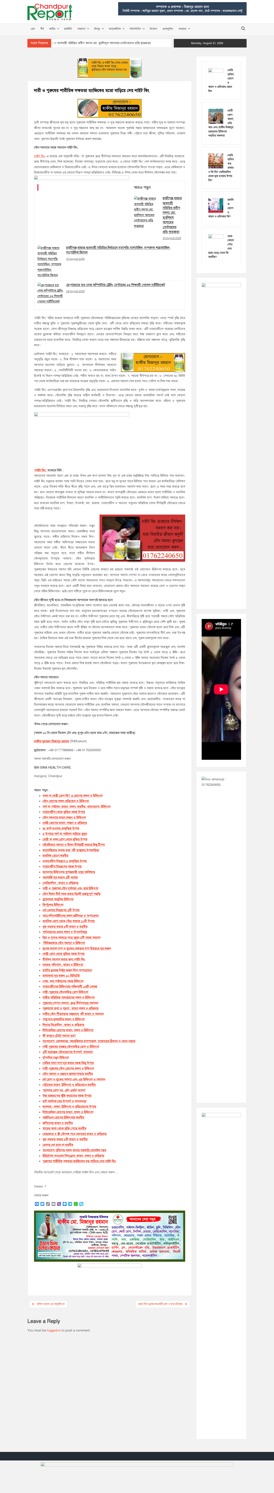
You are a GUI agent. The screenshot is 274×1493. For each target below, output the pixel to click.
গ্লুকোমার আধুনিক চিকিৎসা (58, 899)
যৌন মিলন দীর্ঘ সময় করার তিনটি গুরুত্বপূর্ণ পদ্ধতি (71, 894)
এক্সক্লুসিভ (167, 28)
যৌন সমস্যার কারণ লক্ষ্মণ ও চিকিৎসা (64, 817)
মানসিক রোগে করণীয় (55, 856)
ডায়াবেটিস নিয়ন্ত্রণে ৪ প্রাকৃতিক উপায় (65, 861)
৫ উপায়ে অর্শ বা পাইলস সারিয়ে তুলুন (65, 834)
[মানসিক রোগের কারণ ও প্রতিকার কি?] (215, 205)
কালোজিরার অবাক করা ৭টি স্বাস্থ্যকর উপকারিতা (71, 850)
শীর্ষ (42, 28)
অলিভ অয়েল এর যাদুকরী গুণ (51, 1304)
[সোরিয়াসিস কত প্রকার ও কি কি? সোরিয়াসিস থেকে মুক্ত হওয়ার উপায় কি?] (215, 161)
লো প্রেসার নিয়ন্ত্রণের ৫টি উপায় (61, 910)
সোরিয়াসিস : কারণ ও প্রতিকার (60, 883)
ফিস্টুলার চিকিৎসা (53, 905)
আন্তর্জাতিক (115, 28)
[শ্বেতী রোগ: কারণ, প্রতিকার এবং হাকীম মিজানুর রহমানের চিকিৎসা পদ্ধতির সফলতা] (215, 116)
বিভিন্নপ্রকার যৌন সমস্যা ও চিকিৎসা (64, 943)
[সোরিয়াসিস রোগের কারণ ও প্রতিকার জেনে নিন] (215, 75)
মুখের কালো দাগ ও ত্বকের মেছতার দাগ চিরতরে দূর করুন (77, 948)
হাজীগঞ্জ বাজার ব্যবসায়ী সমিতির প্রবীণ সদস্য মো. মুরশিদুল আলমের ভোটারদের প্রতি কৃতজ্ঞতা (94, 43)
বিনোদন (153, 28)
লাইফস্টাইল (135, 28)
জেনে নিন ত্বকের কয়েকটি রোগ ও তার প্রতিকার (160, 1304)
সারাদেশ (81, 28)
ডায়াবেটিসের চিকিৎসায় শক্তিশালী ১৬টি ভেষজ (70, 986)
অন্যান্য (182, 28)
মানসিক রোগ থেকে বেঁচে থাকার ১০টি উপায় (69, 921)
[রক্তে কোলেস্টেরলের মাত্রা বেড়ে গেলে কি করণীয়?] (215, 241)
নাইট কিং (39, 156)
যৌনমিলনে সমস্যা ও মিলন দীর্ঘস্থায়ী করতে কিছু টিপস (74, 845)
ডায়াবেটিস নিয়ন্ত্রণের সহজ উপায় (62, 866)
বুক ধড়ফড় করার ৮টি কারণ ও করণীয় (65, 927)
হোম (33, 28)
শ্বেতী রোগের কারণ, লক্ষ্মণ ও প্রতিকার (65, 823)
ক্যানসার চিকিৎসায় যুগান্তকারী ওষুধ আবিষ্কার (69, 872)
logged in (54, 1330)
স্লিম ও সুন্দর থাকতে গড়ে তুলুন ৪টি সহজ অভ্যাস (71, 937)
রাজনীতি (68, 28)
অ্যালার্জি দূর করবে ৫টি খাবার (60, 877)
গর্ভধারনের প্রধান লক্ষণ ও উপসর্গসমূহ (65, 932)
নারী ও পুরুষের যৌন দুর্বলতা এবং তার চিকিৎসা (70, 888)
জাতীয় (52, 28)
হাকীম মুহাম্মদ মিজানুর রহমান (51, 741)
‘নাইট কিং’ (41, 470)
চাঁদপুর (97, 28)
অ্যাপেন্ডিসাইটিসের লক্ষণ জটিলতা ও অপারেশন (71, 916)
